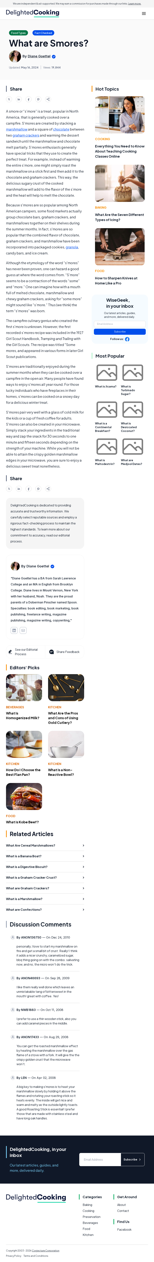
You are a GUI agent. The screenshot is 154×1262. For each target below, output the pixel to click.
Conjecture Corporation (45, 1250)
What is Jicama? (105, 386)
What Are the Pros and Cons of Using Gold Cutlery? (63, 718)
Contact (123, 1211)
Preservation (91, 1217)
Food (10, 816)
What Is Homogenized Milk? (22, 715)
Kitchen (54, 707)
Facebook (124, 1229)
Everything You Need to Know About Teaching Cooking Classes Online (120, 151)
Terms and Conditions (35, 1255)
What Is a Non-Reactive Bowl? (61, 772)
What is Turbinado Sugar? (128, 390)
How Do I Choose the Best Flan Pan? (23, 772)
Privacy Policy (13, 1255)
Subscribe (120, 331)
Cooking (102, 139)
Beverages (15, 707)
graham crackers (26, 135)
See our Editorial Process (26, 652)
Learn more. (134, 3)
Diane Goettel (39, 56)
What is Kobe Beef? (22, 822)
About (121, 1205)
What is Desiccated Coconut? (129, 427)
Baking (100, 207)
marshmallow (16, 129)
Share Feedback (67, 652)
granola (72, 247)
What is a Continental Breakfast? (103, 427)
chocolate (61, 129)
